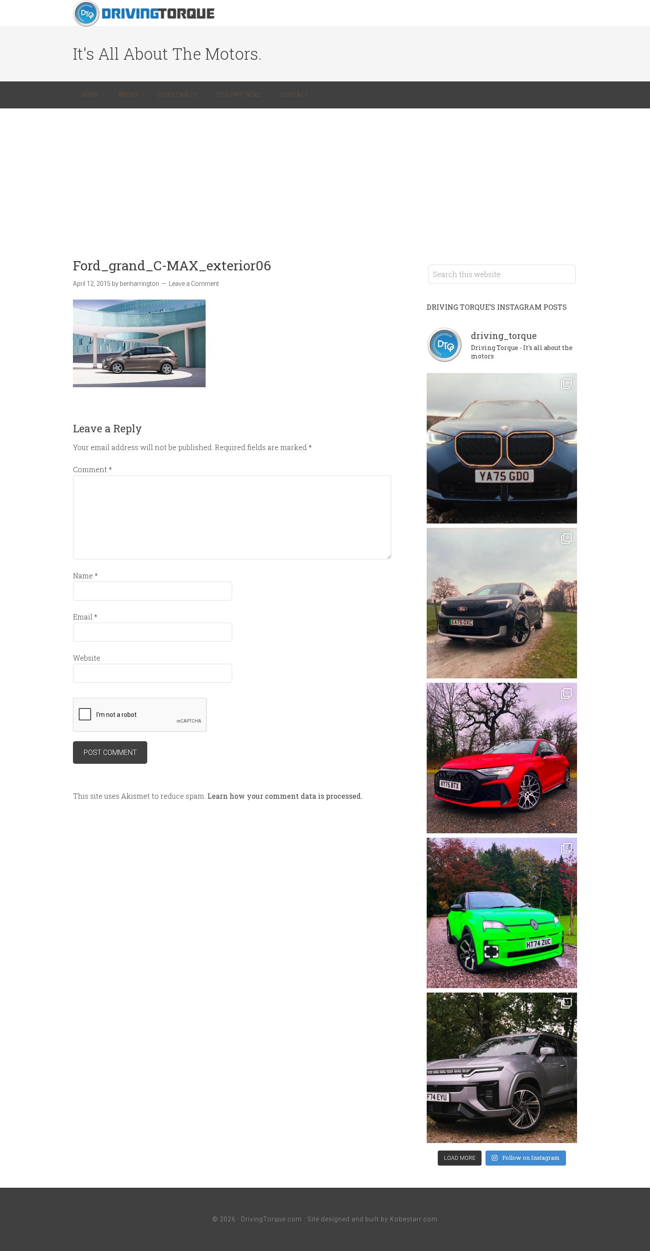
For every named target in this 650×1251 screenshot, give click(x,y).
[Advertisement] (325, 175)
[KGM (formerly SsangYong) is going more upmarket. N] (502, 1068)
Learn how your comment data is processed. (285, 796)
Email (85, 616)
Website (86, 657)
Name (85, 575)
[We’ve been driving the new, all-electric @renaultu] (502, 913)
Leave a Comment (194, 283)
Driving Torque (143, 13)
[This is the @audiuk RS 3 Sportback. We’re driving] (502, 758)
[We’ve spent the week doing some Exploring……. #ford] (502, 603)
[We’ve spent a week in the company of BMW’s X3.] (502, 448)
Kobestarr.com (414, 1219)
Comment (92, 469)
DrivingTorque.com (271, 1219)
